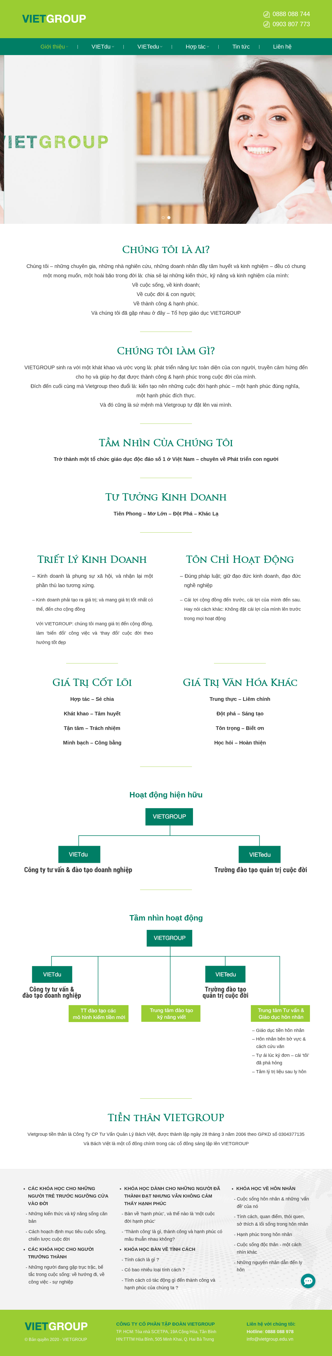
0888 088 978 (279, 1331)
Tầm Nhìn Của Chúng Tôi (166, 443)
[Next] (318, 139)
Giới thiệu (52, 46)
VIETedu (148, 46)
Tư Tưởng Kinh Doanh (166, 498)
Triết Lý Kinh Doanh (92, 560)
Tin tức (241, 46)
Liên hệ (282, 46)
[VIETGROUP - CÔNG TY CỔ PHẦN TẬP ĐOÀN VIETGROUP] (63, 19)
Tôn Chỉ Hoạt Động (240, 560)
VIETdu (101, 46)
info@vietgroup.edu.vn (270, 1339)
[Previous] (13, 139)
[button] (308, 1281)
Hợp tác (196, 46)
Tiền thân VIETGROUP (166, 1118)
